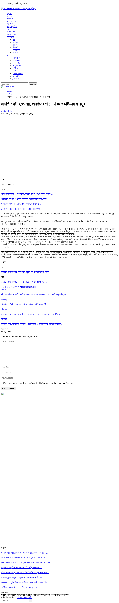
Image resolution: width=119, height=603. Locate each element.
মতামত (15, 42)
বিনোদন (9, 29)
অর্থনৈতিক (16, 76)
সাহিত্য (15, 68)
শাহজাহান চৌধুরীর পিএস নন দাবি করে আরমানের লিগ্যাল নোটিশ (24, 199)
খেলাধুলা (10, 24)
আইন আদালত (18, 73)
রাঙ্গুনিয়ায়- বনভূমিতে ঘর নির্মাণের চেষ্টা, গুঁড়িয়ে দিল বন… (21, 567)
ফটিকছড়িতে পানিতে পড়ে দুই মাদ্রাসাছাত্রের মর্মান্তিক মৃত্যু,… (24, 553)
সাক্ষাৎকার (16, 60)
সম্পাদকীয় (16, 63)
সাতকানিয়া (16, 50)
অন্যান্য (4, 299)
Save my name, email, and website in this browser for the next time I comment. (40, 383)
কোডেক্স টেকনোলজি (24, 597)
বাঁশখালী (15, 47)
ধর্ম (14, 39)
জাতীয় (9, 16)
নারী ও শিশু (11, 31)
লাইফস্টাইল (17, 65)
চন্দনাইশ (16, 78)
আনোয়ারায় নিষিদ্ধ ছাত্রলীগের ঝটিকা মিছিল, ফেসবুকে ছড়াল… (24, 557)
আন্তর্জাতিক (11, 21)
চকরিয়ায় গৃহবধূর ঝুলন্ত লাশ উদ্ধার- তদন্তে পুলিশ (19, 587)
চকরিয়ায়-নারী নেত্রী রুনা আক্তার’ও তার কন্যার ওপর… (21, 209)
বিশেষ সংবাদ (11, 34)
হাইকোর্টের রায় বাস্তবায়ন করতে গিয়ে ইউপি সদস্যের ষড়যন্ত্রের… (25, 572)
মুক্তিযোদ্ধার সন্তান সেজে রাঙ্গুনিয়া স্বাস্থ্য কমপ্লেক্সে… (21, 204)
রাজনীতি (10, 18)
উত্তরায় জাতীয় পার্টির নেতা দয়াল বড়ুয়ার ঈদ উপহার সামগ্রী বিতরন (25, 272)
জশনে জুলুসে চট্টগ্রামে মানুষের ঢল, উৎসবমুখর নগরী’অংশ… (23, 577)
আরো (9, 55)
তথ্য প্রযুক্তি (12, 26)
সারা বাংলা (10, 37)
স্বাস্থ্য (15, 71)
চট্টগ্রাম (15, 52)
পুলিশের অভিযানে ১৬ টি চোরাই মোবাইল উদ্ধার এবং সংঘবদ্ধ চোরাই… (27, 194)
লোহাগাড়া (16, 58)
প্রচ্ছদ (9, 13)
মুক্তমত (16, 45)
